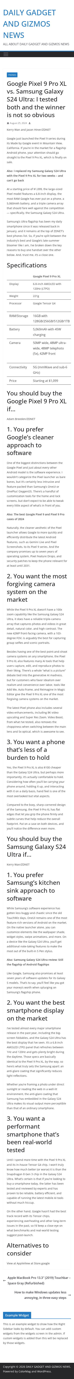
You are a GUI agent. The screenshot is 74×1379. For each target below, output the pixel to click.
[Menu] (6, 54)
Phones (12, 75)
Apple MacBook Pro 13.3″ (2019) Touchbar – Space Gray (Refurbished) (39, 1280)
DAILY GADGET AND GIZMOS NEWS (29, 23)
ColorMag (25, 1371)
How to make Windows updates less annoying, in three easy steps (40, 1295)
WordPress (44, 1371)
